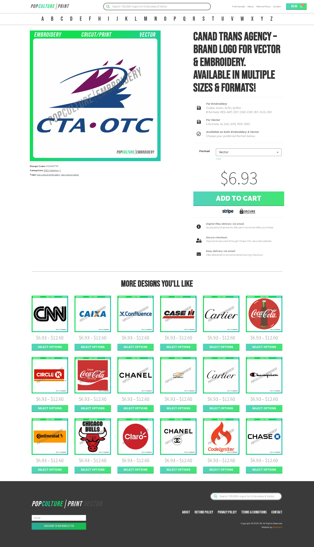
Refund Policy (263, 6)
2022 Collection (51, 170)
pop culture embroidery (48, 175)
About (250, 6)
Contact (277, 6)
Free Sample (238, 6)
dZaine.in (277, 527)
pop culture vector (70, 175)
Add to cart (238, 198)
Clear (218, 158)
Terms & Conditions (254, 512)
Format (204, 151)
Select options (50, 346)
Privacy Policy (227, 512)
